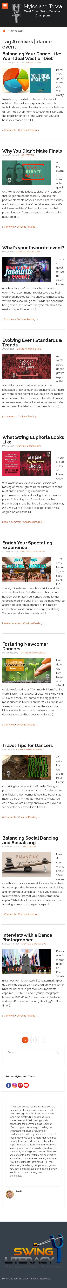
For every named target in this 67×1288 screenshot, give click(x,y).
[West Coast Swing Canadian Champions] (16, 13)
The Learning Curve (30, 62)
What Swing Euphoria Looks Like (33, 440)
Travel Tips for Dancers (27, 745)
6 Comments (9, 817)
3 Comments (9, 914)
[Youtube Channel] (26, 1085)
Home (3, 31)
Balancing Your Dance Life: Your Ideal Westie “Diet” (31, 56)
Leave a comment (11, 522)
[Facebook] (8, 1085)
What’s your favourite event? (33, 247)
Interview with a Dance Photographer (27, 937)
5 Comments (9, 416)
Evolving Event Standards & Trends (32, 343)
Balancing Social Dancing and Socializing (30, 840)
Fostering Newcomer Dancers (25, 646)
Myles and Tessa (43, 6)
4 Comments (9, 130)
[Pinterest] (20, 1085)
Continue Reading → (29, 130)
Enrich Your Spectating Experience (27, 545)
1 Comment (8, 226)
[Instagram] (14, 1085)
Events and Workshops (29, 252)
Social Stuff (29, 847)
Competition (27, 155)
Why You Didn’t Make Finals (32, 151)
